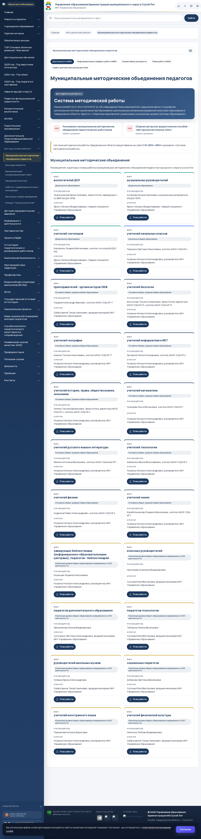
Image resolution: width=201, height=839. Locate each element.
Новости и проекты (15, 19)
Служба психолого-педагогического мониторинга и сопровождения (15, 331)
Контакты (9, 380)
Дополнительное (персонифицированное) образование (18, 138)
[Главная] (178, 6)
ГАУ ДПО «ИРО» (152, 145)
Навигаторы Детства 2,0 (18, 91)
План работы (66, 217)
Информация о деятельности (12, 222)
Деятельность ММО (62, 61)
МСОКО (8, 118)
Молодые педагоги (15, 165)
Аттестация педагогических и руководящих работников (18, 247)
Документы (10, 366)
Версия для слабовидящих (21, 4)
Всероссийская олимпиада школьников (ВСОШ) (19, 283)
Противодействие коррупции (14, 266)
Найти (191, 17)
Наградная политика (16, 180)
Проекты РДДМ (12, 237)
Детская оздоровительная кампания (19, 212)
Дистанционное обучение (19, 57)
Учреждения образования (19, 26)
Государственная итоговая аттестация (19, 301)
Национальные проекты (17, 309)
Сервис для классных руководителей (70, 67)
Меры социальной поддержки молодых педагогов (21, 318)
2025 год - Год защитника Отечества (18, 66)
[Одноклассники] (115, 818)
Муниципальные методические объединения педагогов (22, 157)
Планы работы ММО (161, 61)
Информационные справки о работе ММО (97, 61)
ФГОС (7, 292)
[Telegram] (99, 818)
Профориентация (14, 352)
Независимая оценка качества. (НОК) (16, 344)
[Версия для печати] (197, 6)
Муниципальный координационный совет (18, 173)
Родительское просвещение (12, 127)
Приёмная (10, 373)
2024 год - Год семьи (16, 74)
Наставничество (13, 230)
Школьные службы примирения (21, 196)
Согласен (185, 829)
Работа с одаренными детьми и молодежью (21, 189)
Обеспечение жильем (16, 40)
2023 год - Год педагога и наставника (18, 83)
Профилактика (12, 274)
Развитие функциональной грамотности (19, 100)
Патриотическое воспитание (13, 110)
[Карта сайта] (191, 6)
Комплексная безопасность (20, 257)
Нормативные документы (134, 61)
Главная (8, 12)
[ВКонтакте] (107, 818)
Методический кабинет (17, 148)
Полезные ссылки (14, 359)
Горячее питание (14, 33)
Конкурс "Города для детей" (20, 202)
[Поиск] (185, 6)
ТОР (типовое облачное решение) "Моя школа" (18, 49)
